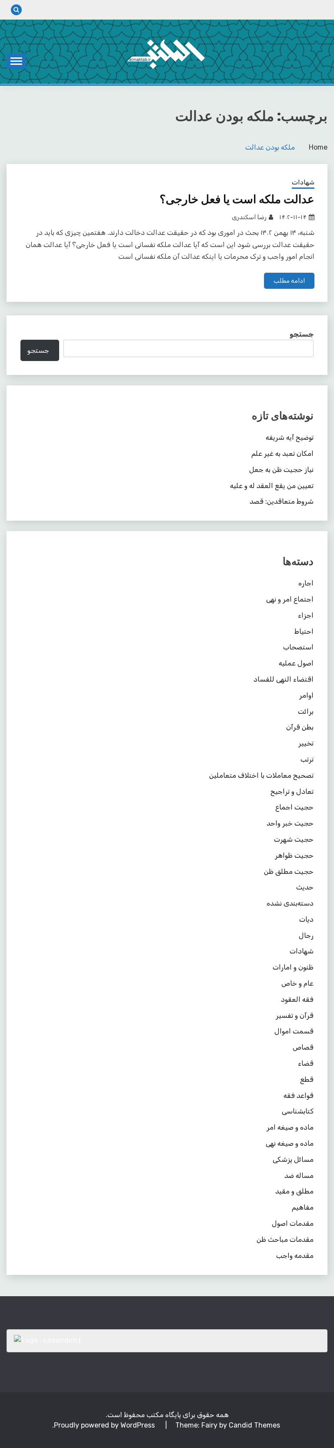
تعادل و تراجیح (292, 791)
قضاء (306, 1063)
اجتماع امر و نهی (290, 599)
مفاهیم (303, 1207)
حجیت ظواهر (294, 855)
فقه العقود (297, 999)
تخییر (306, 743)
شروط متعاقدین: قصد (282, 501)
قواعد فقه (299, 1095)
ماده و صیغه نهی (290, 1143)
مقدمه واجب (295, 1255)
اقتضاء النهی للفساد (284, 679)
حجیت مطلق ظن (289, 871)
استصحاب (298, 647)
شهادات (303, 182)
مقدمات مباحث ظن (285, 1239)
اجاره (306, 583)
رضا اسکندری (249, 217)
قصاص (303, 1047)
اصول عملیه (296, 663)
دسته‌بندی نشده (290, 903)
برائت (306, 711)
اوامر (306, 695)
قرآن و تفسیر (295, 1015)
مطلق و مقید (294, 1191)
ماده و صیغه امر (290, 1127)
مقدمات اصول (293, 1223)
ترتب (307, 759)
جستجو (302, 334)
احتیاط (304, 631)
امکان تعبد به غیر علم (282, 453)
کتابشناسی (298, 1111)
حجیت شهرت (294, 839)
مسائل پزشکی (293, 1159)
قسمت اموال (294, 1031)
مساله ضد (299, 1175)
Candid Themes (254, 1425)
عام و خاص (297, 983)
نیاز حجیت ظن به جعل (281, 469)
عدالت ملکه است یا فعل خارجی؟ (237, 199)
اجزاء (306, 615)
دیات (306, 919)
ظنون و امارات (293, 967)
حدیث (305, 887)
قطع (307, 1079)
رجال (306, 935)
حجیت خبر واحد (290, 823)
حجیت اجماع (294, 807)
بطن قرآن (300, 727)
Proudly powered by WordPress (105, 1425)
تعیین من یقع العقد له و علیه (272, 486)
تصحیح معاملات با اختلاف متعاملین (261, 775)
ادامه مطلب (289, 280)
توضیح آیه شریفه (290, 437)
